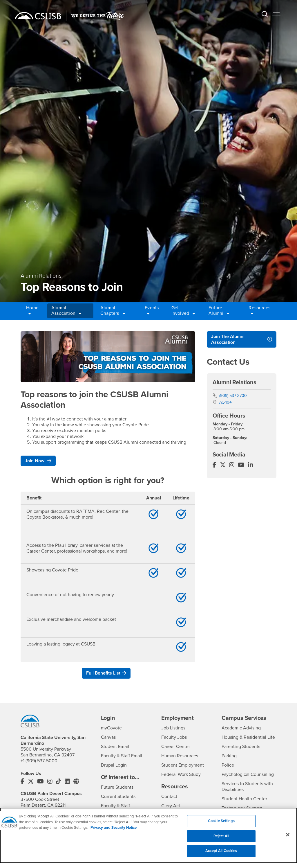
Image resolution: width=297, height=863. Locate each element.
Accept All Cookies (221, 850)
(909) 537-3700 (233, 395)
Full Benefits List (103, 673)
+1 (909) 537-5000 (39, 761)
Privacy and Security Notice (113, 827)
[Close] (287, 834)
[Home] (38, 15)
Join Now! (35, 461)
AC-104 (225, 402)
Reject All (221, 836)
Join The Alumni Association (228, 339)
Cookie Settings (221, 821)
